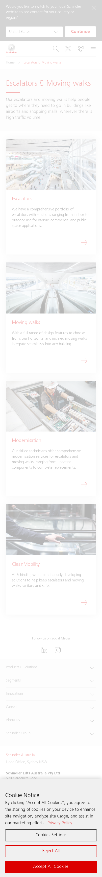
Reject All (51, 851)
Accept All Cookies (51, 867)
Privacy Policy (60, 823)
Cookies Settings (51, 835)
